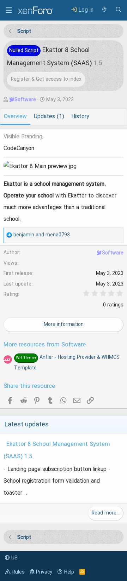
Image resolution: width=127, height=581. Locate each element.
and (41, 235)
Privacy (44, 572)
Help (69, 572)
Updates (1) (49, 117)
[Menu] (8, 10)
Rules (18, 572)
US (14, 558)
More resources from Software (45, 345)
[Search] (118, 10)
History (80, 117)
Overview (15, 117)
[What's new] (104, 10)
